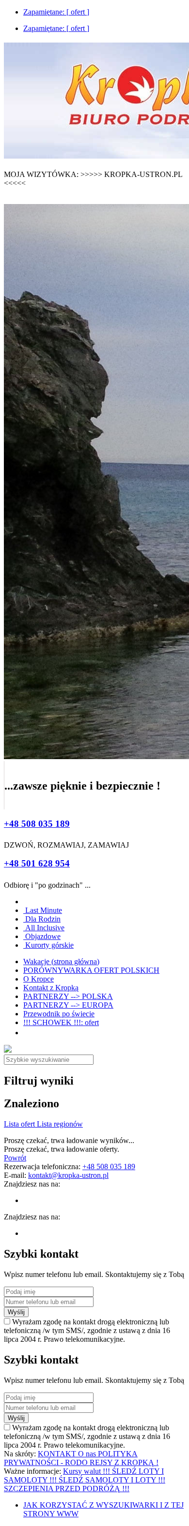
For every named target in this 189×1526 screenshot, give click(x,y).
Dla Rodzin (42, 919)
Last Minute (42, 910)
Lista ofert (20, 1124)
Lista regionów (60, 1124)
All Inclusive (43, 928)
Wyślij (16, 1312)
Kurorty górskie (48, 945)
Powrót (15, 1158)
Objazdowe (42, 936)
